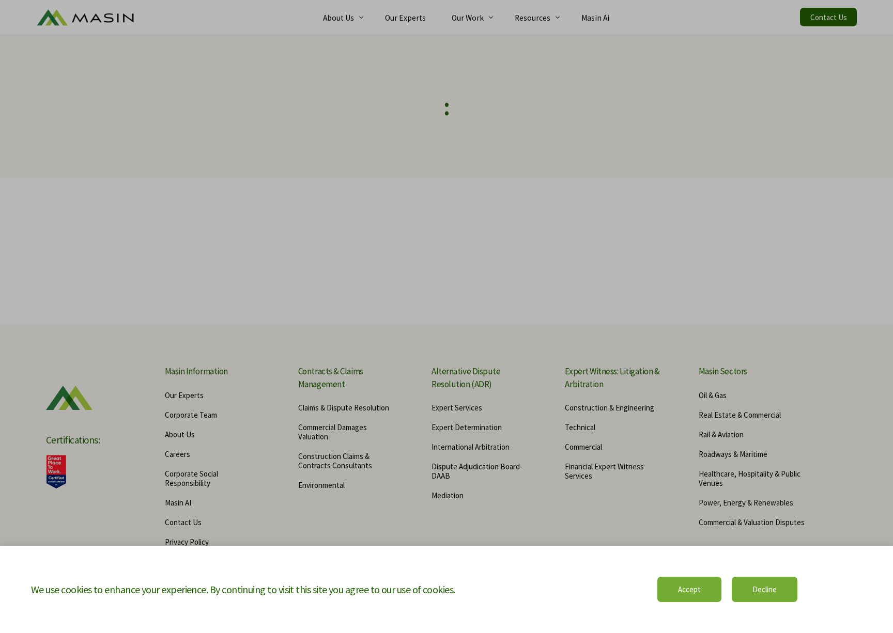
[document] (446, 316)
